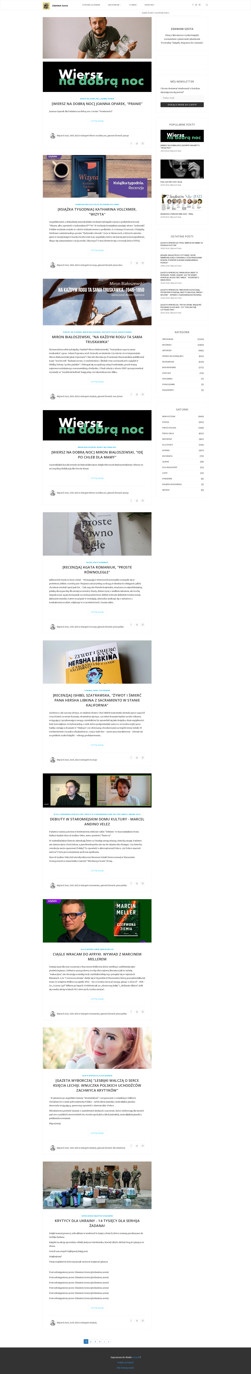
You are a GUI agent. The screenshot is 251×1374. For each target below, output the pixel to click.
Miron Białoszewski (92, 332)
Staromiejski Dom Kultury (71, 814)
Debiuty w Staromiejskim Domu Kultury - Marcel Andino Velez (97, 822)
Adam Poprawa (125, 332)
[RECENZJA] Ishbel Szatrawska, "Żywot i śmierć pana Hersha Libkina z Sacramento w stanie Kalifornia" (97, 700)
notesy (166, 490)
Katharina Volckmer (109, 204)
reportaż (167, 439)
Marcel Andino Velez (131, 814)
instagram (167, 339)
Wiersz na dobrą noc (90, 99)
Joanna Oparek (107, 99)
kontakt (136, 1357)
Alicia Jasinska (105, 1076)
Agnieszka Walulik (84, 204)
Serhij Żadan (87, 1216)
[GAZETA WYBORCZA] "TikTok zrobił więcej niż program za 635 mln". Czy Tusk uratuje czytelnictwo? (181, 307)
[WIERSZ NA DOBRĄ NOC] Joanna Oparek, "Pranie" (97, 103)
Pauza (96, 204)
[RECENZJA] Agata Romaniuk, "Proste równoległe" (97, 570)
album (165, 462)
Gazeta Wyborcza (90, 1076)
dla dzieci (167, 445)
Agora (89, 562)
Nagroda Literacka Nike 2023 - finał (177, 214)
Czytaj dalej (97, 121)
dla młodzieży (119, 1148)
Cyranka (88, 690)
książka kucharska (172, 484)
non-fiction (118, 396)
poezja (126, 136)
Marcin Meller (106, 949)
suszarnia (167, 379)
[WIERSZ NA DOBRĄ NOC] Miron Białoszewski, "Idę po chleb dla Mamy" (97, 454)
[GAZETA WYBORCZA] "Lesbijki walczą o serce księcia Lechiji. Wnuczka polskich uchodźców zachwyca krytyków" (97, 1085)
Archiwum (114, 5)
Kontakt (149, 5)
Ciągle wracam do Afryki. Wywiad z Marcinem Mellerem (97, 957)
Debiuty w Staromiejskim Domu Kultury (102, 814)
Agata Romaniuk (100, 562)
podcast (166, 373)
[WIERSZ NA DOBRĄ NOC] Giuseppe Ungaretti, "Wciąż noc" (180, 146)
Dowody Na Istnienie (72, 332)
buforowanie (169, 367)
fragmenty (168, 390)
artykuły (93, 396)
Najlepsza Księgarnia (103, 1216)
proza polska (118, 627)
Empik (96, 949)
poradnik (167, 479)
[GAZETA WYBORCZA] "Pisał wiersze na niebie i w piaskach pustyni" (182, 244)
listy (164, 473)
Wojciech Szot (63, 136)
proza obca (117, 265)
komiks (166, 450)
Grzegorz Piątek (109, 332)
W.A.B (56, 814)
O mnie (133, 5)
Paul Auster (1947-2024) (171, 182)
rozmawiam (94, 885)
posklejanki (168, 384)
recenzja (93, 265)
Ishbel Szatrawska (101, 690)
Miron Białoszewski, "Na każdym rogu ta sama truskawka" (97, 339)
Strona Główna (91, 5)
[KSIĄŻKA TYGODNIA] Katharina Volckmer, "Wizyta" (97, 212)
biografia (167, 456)
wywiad (90, 949)
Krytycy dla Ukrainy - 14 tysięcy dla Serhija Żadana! (97, 1223)
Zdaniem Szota (60, 5)
